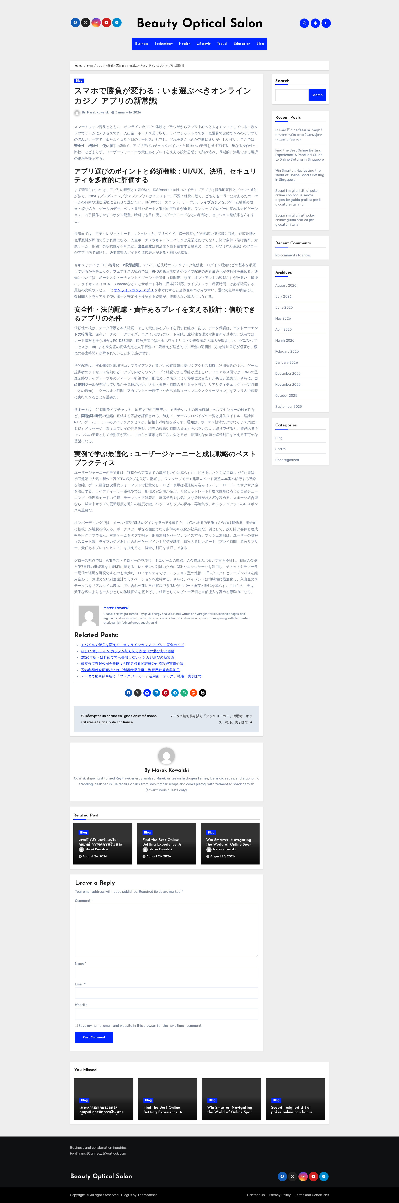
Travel (222, 44)
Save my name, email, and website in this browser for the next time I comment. (140, 1026)
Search (282, 81)
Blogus (126, 1195)
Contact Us (256, 1195)
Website (81, 1005)
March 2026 (284, 340)
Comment (84, 901)
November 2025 (288, 385)
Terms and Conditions (312, 1195)
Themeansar (147, 1195)
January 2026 (286, 362)
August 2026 (286, 285)
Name (80, 963)
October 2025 (286, 396)
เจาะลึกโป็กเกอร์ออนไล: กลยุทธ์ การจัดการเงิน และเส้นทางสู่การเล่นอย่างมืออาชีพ (299, 134)
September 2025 (288, 407)
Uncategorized (287, 460)
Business (141, 44)
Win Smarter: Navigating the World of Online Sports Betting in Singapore (230, 844)
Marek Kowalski (98, 112)
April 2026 (283, 329)
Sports (280, 449)
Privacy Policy (280, 1195)
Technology (163, 44)
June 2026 (284, 307)
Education (242, 44)
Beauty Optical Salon (199, 24)
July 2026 (283, 296)
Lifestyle (204, 44)
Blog (260, 44)
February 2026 (287, 351)
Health (184, 44)
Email (80, 984)
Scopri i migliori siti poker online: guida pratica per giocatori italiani (295, 220)
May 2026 (283, 318)
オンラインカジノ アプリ (134, 290)
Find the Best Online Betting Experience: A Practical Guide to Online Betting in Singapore (299, 154)
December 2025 (288, 374)
